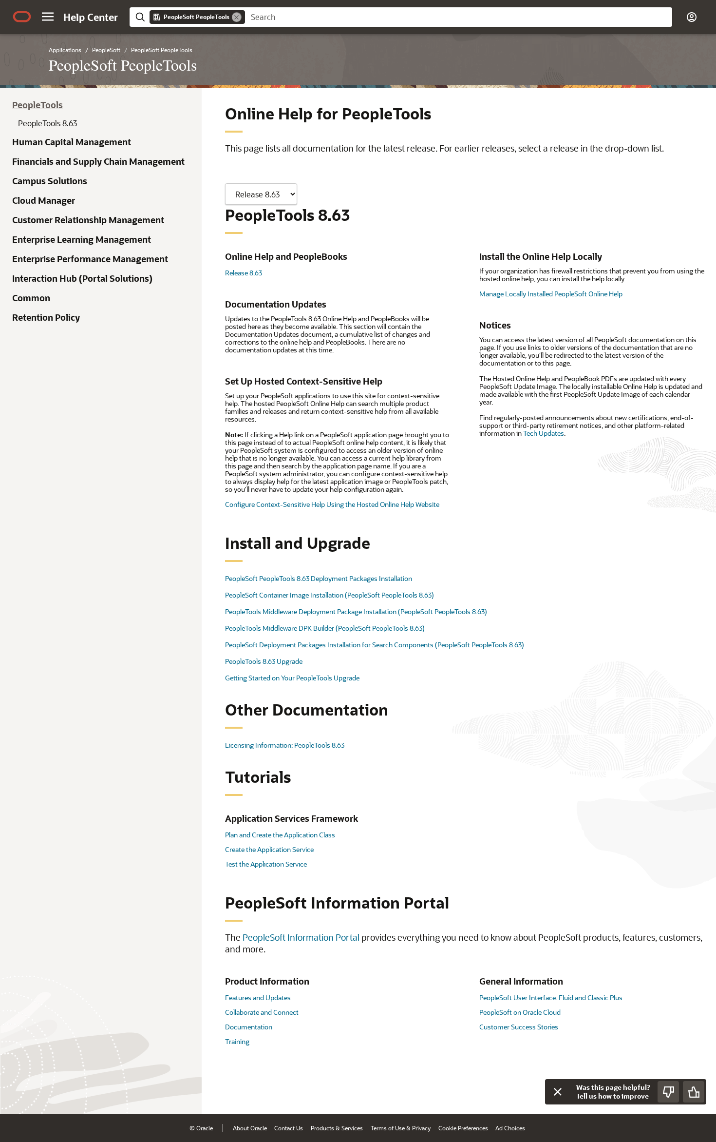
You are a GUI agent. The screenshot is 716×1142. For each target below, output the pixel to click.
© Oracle (201, 1128)
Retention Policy (46, 317)
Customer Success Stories (518, 1026)
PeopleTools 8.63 (47, 123)
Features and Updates (258, 997)
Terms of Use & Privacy (401, 1128)
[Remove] (236, 17)
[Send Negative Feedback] (668, 1092)
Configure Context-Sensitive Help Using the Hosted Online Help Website (332, 504)
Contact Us (288, 1128)
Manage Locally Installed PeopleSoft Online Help (550, 293)
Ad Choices (510, 1128)
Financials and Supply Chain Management (98, 161)
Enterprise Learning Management (81, 239)
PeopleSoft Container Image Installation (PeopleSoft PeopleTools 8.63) (329, 595)
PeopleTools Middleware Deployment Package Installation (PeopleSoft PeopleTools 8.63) (356, 611)
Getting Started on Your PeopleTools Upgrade (292, 677)
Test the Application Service (266, 864)
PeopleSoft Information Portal (301, 937)
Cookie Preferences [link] (463, 1128)
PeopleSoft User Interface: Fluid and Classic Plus (550, 997)
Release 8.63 (243, 272)
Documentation (248, 1026)
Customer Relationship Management (88, 220)
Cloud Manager (43, 200)
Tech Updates (543, 433)
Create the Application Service (269, 849)
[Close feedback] (557, 1092)
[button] (48, 16)
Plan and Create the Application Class (280, 834)
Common (31, 298)
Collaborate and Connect (262, 1012)
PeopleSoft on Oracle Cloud (520, 1012)
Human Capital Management (71, 142)
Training (237, 1041)
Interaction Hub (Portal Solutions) (82, 278)
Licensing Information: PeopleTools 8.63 (284, 745)
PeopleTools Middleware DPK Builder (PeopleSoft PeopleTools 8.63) (325, 628)
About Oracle (250, 1128)
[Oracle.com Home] (22, 16)
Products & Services (337, 1128)
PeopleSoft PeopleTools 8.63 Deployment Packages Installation (318, 578)
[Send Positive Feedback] (693, 1092)
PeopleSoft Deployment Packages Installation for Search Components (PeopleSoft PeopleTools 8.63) (374, 644)
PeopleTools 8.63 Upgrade (263, 661)
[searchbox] (458, 17)
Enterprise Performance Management (90, 259)
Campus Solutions (49, 181)
